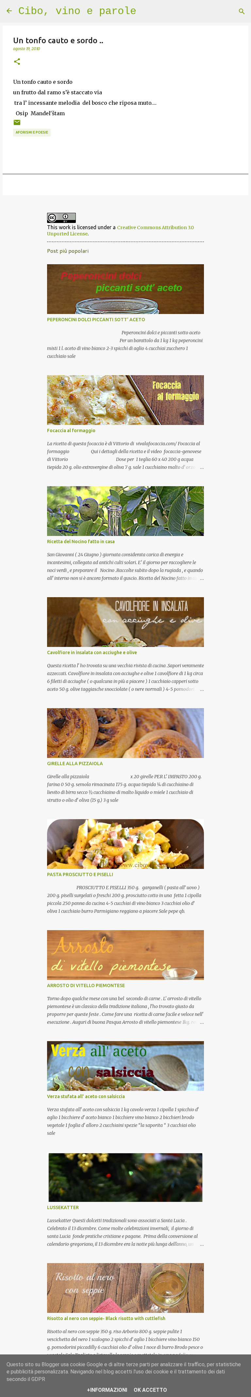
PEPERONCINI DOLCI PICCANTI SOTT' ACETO (96, 319)
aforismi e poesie (32, 132)
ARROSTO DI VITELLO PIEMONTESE (86, 985)
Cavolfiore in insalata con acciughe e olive (92, 652)
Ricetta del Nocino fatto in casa (81, 541)
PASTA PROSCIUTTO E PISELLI (80, 874)
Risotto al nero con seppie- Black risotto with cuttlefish (106, 1318)
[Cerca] (242, 11)
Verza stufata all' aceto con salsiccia (86, 1096)
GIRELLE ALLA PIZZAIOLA (75, 763)
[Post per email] (17, 124)
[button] (17, 62)
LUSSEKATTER (63, 1207)
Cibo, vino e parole (77, 11)
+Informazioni (107, 1390)
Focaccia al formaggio (71, 430)
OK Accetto (150, 1390)
